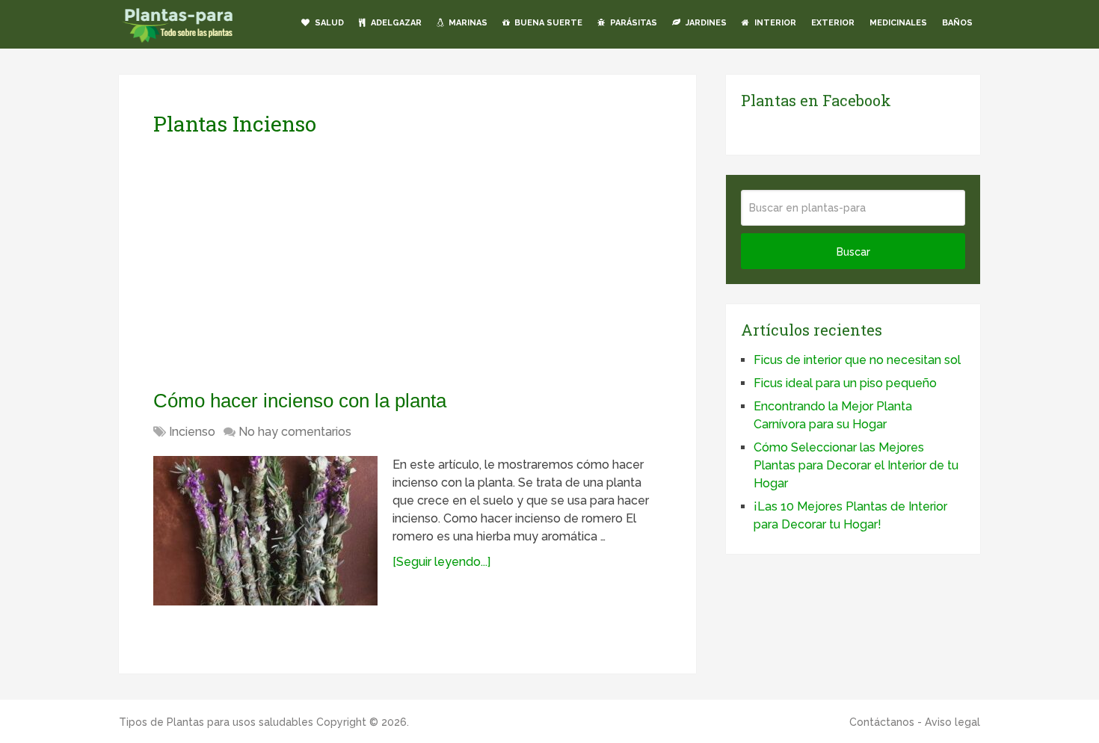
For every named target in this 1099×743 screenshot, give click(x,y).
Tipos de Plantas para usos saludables (216, 722)
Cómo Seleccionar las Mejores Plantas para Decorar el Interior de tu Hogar (856, 465)
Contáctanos (881, 722)
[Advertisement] (293, 262)
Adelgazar (395, 23)
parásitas (632, 23)
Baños (957, 23)
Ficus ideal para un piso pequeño (845, 383)
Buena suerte (547, 23)
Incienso (192, 432)
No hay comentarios (294, 432)
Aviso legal (952, 722)
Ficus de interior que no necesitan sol (857, 360)
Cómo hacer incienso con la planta (299, 400)
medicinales (898, 23)
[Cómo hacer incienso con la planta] (265, 530)
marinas (466, 23)
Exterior (833, 23)
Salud (328, 23)
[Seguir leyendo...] (441, 562)
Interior (774, 23)
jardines (705, 23)
